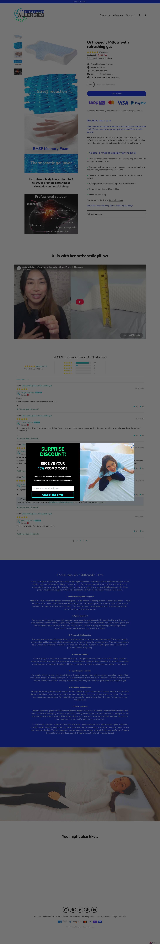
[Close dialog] (132, 446)
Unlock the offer (52, 495)
